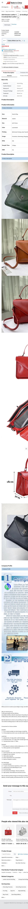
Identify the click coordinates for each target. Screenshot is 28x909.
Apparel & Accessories (7, 857)
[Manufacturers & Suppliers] (14, 2)
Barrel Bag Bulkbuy (16, 894)
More (3, 897)
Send (15, 813)
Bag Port (12, 890)
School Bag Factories (21, 887)
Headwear (4, 863)
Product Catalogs (23, 854)
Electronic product (6, 860)
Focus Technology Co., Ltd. (19, 902)
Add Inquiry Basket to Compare (10, 67)
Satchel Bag (24, 11)
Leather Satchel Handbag (9, 879)
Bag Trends (5, 894)
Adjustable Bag (21, 890)
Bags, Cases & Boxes (10, 11)
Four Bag (5, 890)
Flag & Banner (19, 860)
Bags (17, 857)
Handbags (18, 11)
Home (3, 11)
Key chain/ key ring (20, 863)
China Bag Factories (8, 887)
